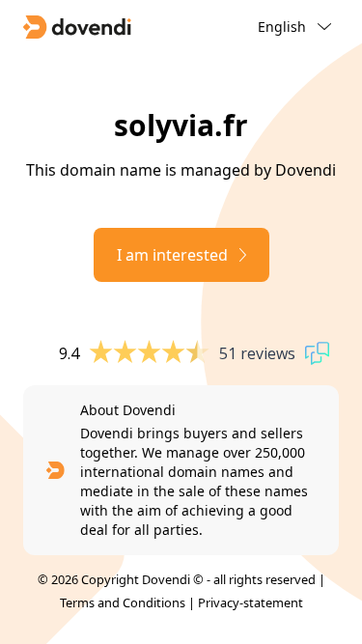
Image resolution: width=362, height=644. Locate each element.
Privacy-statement (250, 602)
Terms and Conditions (122, 602)
